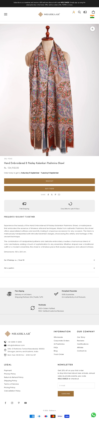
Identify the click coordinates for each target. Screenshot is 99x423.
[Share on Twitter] (52, 195)
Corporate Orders (61, 340)
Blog (56, 351)
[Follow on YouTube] (25, 403)
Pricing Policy (9, 387)
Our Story (81, 337)
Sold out (49, 181)
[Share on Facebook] (48, 195)
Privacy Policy (10, 374)
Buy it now (49, 189)
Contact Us (81, 351)
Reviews (80, 340)
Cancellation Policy (12, 391)
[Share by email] (59, 195)
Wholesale (58, 337)
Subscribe (65, 394)
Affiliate (80, 347)
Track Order (59, 354)
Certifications (82, 344)
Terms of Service (11, 384)
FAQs (56, 347)
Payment (8, 370)
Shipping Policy (10, 380)
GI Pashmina (59, 344)
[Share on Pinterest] (55, 195)
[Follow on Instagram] (12, 403)
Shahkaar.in (52, 410)
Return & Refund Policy (13, 377)
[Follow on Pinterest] (19, 403)
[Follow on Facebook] (5, 403)
